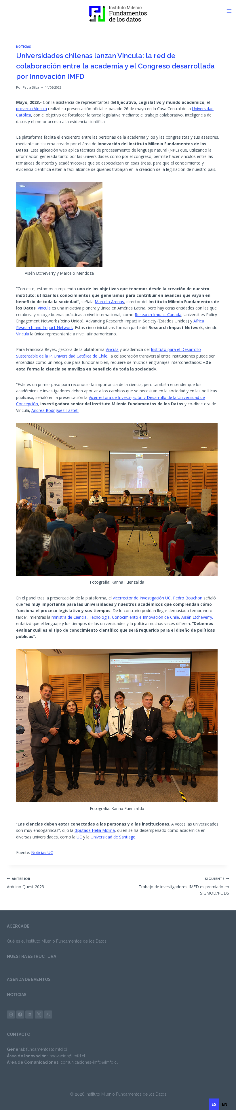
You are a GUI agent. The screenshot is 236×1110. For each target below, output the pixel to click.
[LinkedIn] (29, 1014)
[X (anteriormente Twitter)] (39, 1014)
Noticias (23, 47)
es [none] (214, 1104)
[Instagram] (11, 1014)
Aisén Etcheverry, (197, 617)
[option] (224, 1104)
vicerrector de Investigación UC (142, 598)
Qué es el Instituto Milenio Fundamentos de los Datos (56, 941)
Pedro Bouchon (187, 598)
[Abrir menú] (231, 11)
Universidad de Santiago (113, 837)
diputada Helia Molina (95, 830)
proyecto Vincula (31, 108)
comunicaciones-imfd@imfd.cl (89, 1062)
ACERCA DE (18, 926)
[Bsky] (48, 1014)
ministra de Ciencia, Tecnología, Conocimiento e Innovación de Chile (115, 617)
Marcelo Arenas (109, 301)
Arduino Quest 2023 (25, 882)
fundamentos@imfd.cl (46, 1049)
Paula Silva (31, 87)
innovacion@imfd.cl (67, 1056)
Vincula (44, 308)
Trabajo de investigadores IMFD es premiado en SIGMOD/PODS (184, 886)
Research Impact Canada (158, 314)
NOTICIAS (16, 994)
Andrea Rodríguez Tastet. (55, 410)
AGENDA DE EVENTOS (29, 979)
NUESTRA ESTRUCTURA (31, 956)
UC (79, 837)
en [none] (224, 1104)
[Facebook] (20, 1014)
